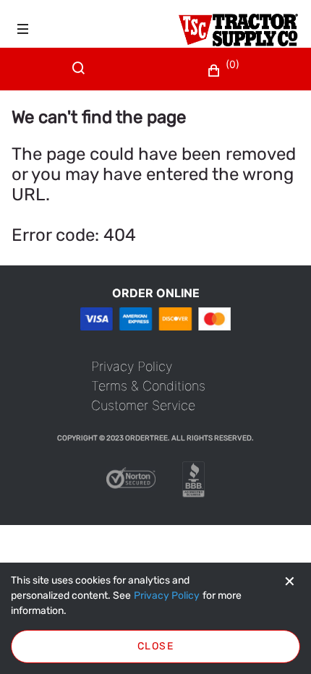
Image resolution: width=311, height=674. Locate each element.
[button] (225, 71)
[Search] (82, 76)
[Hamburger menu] (23, 29)
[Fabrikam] (238, 30)
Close (155, 646)
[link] (131, 366)
